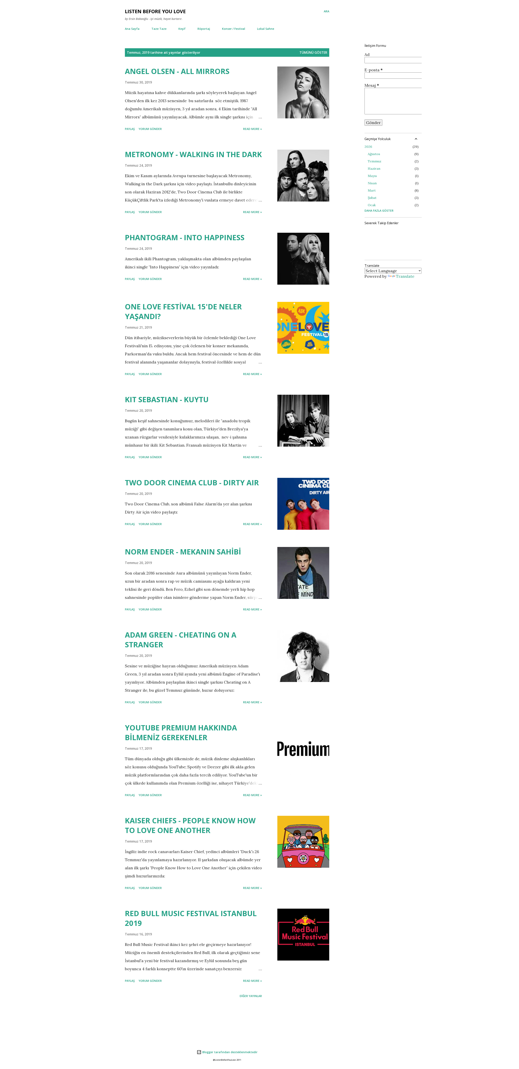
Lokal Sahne (265, 29)
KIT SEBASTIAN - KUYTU (167, 399)
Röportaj (203, 29)
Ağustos (374, 154)
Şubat (372, 198)
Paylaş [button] (130, 129)
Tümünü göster (313, 52)
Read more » (252, 129)
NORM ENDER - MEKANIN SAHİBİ (183, 552)
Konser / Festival (233, 29)
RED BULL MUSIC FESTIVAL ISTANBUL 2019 (191, 918)
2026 (368, 147)
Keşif (182, 29)
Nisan (372, 183)
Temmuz (374, 161)
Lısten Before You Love (155, 11)
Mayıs (372, 176)
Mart (372, 190)
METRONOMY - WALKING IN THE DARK (193, 154)
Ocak (372, 205)
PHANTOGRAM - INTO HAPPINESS (184, 237)
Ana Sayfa (132, 29)
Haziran (374, 168)
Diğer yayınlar (251, 996)
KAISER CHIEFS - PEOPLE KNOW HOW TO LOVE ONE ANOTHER (190, 825)
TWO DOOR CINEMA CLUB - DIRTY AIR (192, 483)
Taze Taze (158, 29)
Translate (405, 276)
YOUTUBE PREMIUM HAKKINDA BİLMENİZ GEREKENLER (181, 732)
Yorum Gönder (150, 129)
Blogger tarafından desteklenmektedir (229, 1052)
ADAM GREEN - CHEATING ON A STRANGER (180, 640)
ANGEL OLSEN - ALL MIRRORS (177, 71)
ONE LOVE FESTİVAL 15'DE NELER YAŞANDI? (183, 311)
